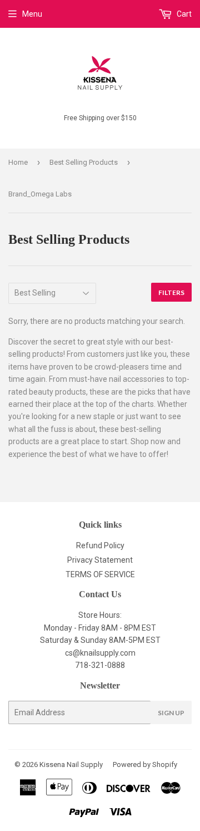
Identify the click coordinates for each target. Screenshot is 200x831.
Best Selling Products (83, 162)
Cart (183, 13)
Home (18, 162)
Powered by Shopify (145, 764)
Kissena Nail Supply (71, 764)
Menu (32, 13)
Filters (171, 292)
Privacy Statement (100, 559)
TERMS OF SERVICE (100, 574)
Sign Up (171, 713)
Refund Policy (100, 545)
